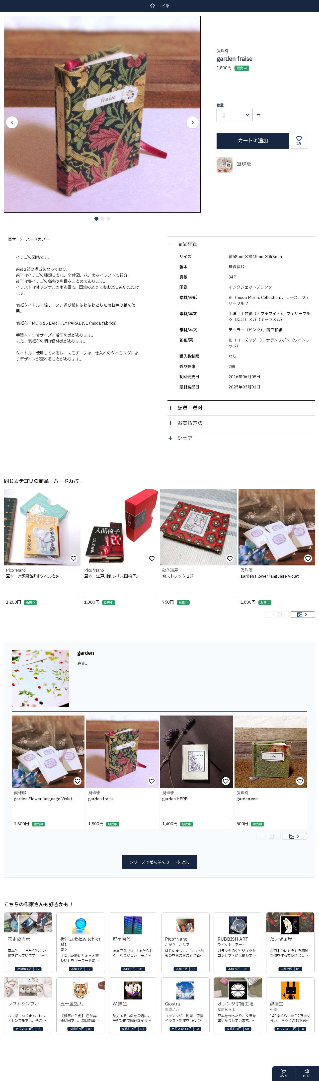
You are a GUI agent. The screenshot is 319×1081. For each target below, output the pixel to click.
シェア (184, 438)
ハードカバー (38, 240)
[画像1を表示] (96, 219)
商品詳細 (187, 244)
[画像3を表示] (108, 219)
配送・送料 (189, 408)
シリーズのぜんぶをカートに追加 (159, 862)
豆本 (12, 240)
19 (299, 144)
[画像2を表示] (102, 219)
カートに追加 (253, 141)
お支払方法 (189, 423)
